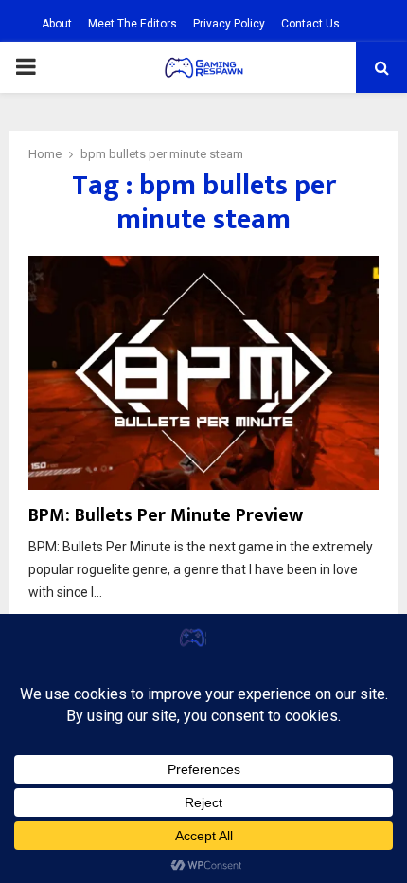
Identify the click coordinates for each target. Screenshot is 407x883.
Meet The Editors (132, 23)
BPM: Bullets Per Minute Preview (165, 515)
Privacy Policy (229, 23)
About (57, 23)
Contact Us (310, 23)
